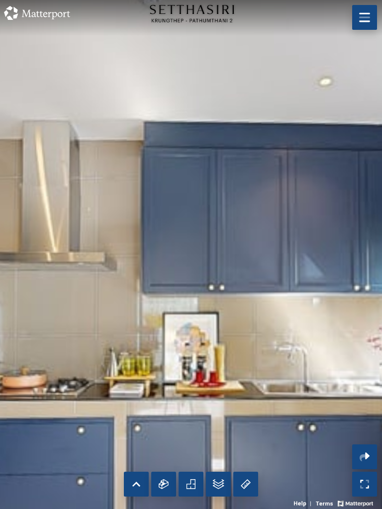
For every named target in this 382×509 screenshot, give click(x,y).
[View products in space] (364, 17)
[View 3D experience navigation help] (303, 503)
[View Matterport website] (355, 503)
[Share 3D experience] (364, 456)
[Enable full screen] (364, 484)
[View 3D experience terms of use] (325, 503)
